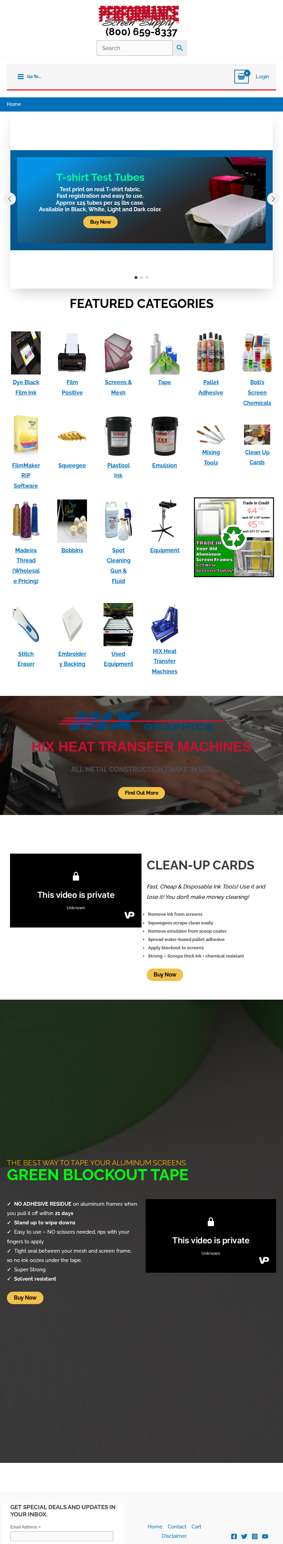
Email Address (25, 1527)
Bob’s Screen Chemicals (257, 392)
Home (155, 1527)
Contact (177, 1527)
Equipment (164, 550)
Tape (164, 382)
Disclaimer (174, 1536)
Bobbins (72, 550)
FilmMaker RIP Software (26, 475)
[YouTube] (265, 1536)
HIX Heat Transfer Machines (164, 661)
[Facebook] (234, 1536)
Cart (196, 1527)
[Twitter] (244, 1536)
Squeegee (72, 465)
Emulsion (164, 465)
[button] (136, 277)
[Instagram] (255, 1536)
